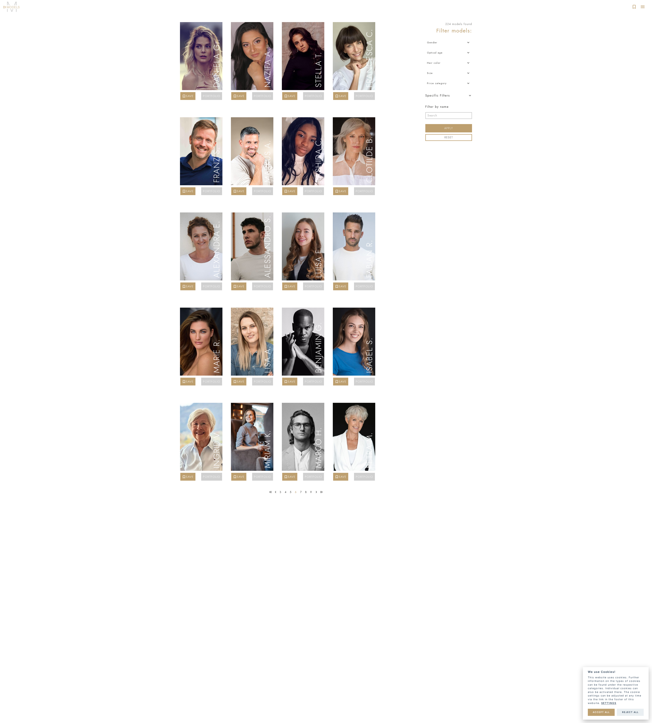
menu (642, 6)
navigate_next (316, 492)
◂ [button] (211, 26)
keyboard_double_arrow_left (270, 492)
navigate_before (276, 492)
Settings (608, 703)
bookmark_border (634, 6)
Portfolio (211, 96)
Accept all (601, 712)
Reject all (630, 712)
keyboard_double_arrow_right (321, 492)
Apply (448, 128)
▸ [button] (219, 26)
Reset (449, 137)
